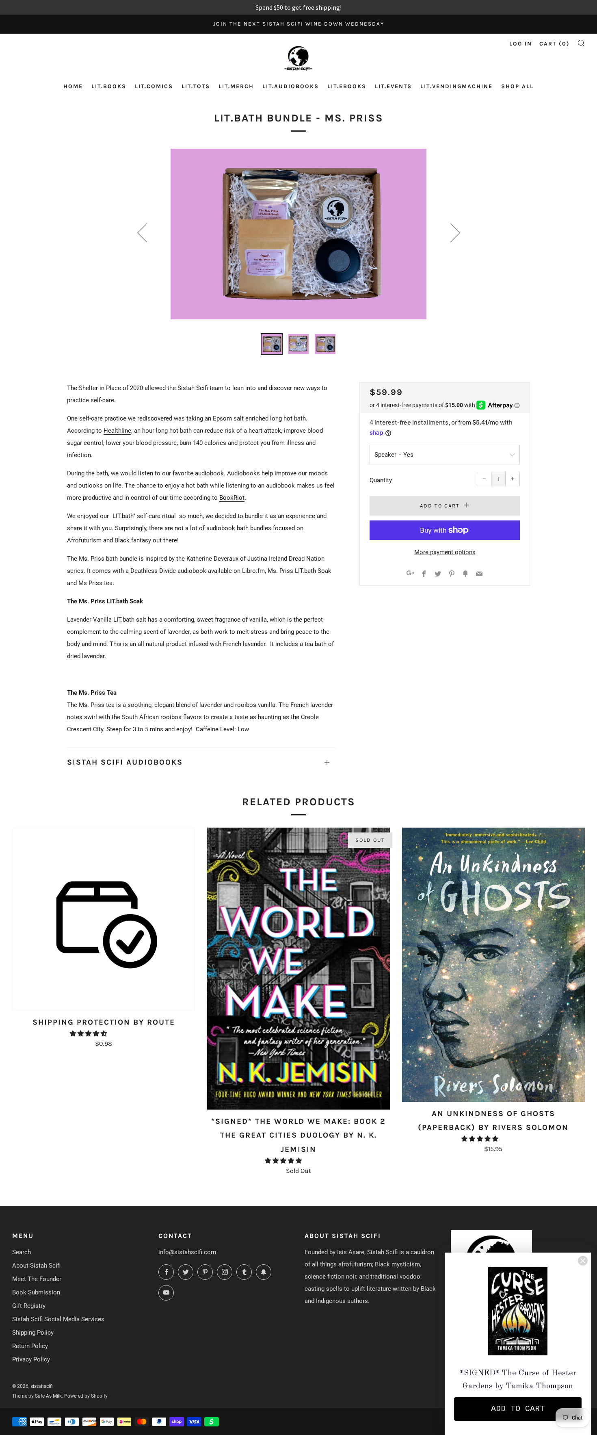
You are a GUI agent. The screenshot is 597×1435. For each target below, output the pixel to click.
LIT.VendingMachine (456, 86)
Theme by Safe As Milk (37, 1396)
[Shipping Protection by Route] (103, 919)
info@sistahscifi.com (187, 1252)
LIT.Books (108, 86)
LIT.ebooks (346, 86)
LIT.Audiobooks (290, 86)
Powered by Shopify (86, 1396)
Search (21, 1252)
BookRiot (231, 497)
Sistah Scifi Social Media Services (58, 1319)
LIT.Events (393, 86)
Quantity (381, 480)
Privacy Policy (31, 1359)
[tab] (272, 344)
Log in (520, 43)
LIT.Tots (196, 86)
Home (73, 86)
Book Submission (36, 1292)
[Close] (583, 1261)
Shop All (517, 86)
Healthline (117, 430)
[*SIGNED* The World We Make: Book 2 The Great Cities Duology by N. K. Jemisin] (298, 969)
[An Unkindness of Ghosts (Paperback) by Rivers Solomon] (493, 965)
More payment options (445, 552)
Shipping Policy (33, 1332)
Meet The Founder (36, 1279)
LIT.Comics (154, 86)
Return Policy (30, 1346)
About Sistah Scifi (36, 1265)
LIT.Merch (236, 86)
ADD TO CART (518, 1408)
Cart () (554, 43)
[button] (89, 1033)
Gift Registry (28, 1305)
